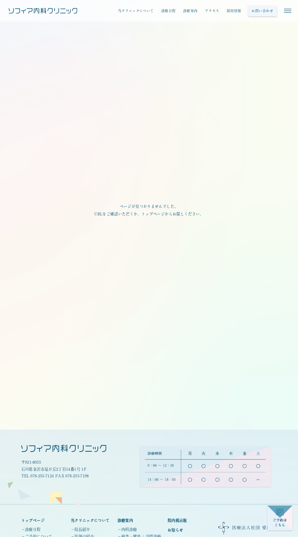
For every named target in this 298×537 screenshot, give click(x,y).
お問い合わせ (262, 11)
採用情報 (234, 11)
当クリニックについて (136, 11)
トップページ (33, 520)
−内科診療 (127, 529)
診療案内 (190, 11)
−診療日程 (31, 529)
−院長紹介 (80, 529)
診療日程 (168, 11)
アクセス (212, 11)
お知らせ (175, 530)
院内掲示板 (177, 520)
